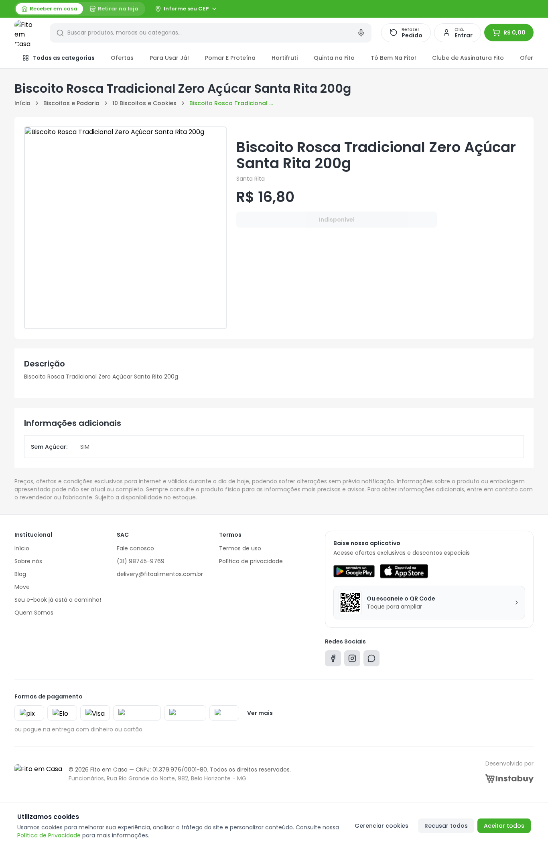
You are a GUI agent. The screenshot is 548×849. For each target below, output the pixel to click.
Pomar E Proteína (230, 58)
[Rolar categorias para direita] (525, 58)
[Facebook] (333, 660)
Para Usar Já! (169, 58)
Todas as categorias (64, 58)
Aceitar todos (504, 826)
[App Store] (404, 571)
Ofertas (122, 58)
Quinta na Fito (334, 58)
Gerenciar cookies (381, 826)
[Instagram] (352, 660)
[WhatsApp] (371, 660)
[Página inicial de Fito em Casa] (27, 33)
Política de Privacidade (49, 835)
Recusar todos (446, 826)
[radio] (49, 8)
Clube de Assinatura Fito (468, 58)
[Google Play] (354, 571)
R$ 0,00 (514, 33)
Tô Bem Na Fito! (393, 58)
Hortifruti (285, 58)
